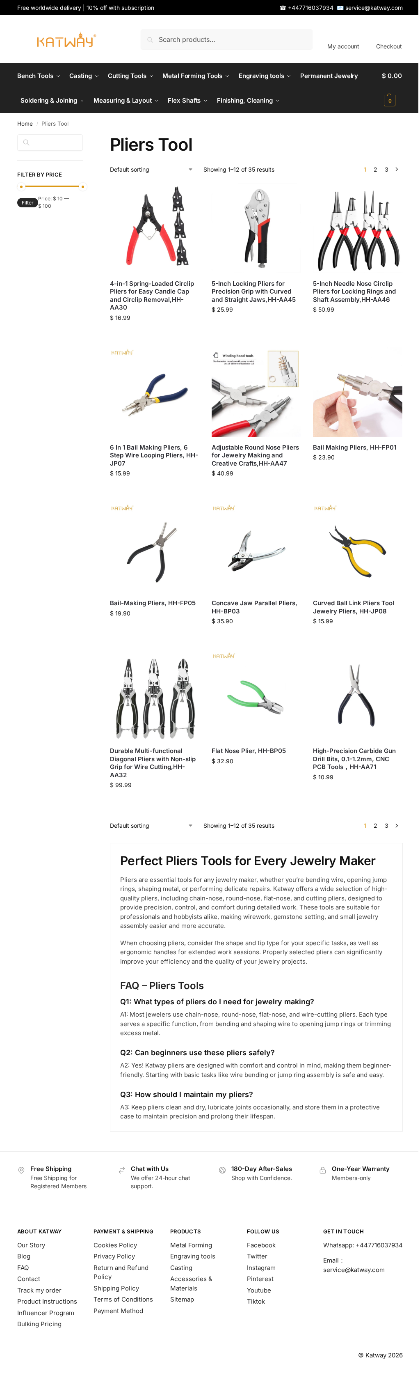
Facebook (261, 1245)
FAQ (23, 1268)
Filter (28, 203)
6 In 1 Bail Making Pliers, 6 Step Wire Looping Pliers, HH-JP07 (154, 455)
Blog (23, 1256)
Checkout (389, 46)
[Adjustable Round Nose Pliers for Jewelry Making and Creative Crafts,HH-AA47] (256, 392)
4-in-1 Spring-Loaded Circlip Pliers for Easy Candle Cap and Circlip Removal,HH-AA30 (152, 296)
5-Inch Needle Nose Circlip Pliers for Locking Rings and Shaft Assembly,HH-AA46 (354, 291)
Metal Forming (191, 1245)
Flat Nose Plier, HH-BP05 (249, 751)
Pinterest (260, 1279)
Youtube (259, 1290)
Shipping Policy (116, 1288)
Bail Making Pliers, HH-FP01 (354, 447)
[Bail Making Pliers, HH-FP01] (357, 392)
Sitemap (182, 1299)
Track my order (39, 1290)
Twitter (257, 1256)
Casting (181, 1268)
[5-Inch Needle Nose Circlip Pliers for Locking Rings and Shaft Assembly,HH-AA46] (357, 228)
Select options (256, 494)
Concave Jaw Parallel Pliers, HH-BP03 (254, 607)
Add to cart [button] (154, 338)
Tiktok (256, 1301)
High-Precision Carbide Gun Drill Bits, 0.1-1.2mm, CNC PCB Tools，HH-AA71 (354, 759)
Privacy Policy (114, 1256)
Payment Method (118, 1311)
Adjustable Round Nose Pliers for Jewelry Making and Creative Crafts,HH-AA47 (255, 455)
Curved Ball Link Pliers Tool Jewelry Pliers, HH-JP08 (353, 607)
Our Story (31, 1245)
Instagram (261, 1268)
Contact (28, 1279)
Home (25, 123)
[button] (392, 88)
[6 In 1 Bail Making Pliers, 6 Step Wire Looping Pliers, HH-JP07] (154, 392)
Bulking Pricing (39, 1324)
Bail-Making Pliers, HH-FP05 (153, 603)
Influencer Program (45, 1313)
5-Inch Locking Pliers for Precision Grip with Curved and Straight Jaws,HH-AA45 (254, 291)
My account (343, 46)
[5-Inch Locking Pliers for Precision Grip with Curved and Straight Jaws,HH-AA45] (256, 228)
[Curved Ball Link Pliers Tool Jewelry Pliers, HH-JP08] (357, 547)
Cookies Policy (115, 1245)
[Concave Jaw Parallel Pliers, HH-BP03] (256, 547)
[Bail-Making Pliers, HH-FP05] (154, 547)
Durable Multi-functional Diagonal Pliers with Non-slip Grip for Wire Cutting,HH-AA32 (153, 763)
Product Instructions (47, 1301)
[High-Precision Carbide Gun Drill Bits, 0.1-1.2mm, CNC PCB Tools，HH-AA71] (357, 695)
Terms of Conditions (123, 1299)
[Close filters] (85, 139)
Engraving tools (192, 1256)
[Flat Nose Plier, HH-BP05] (256, 695)
